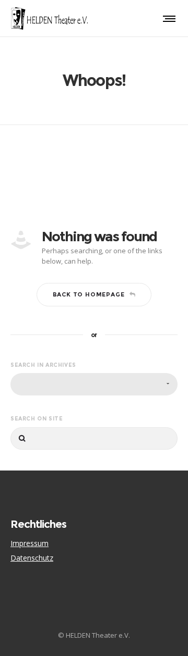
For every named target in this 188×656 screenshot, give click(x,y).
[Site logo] (49, 18)
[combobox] (94, 384)
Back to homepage (89, 294)
